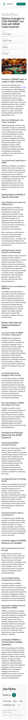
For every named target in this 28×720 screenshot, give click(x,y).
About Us (5, 715)
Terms (15, 715)
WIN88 (23, 87)
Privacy (11, 715)
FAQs (21, 701)
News (7, 13)
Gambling (11, 13)
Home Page (7, 701)
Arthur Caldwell (7, 34)
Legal (20, 715)
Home (2, 13)
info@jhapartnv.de (9, 705)
